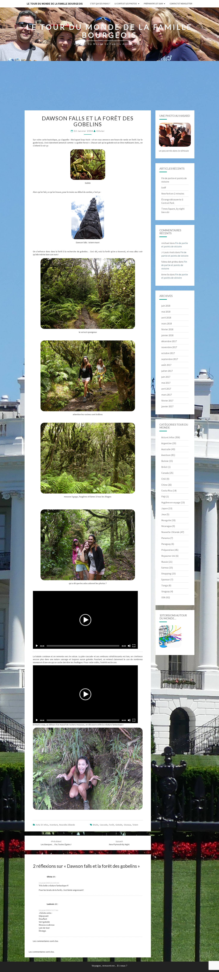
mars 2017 (166, 394)
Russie (164, 561)
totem (135, 824)
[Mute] (129, 645)
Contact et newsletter (181, 3)
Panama (165, 537)
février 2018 (167, 329)
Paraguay (166, 543)
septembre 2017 (169, 359)
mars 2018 (166, 323)
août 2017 (166, 364)
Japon (164, 508)
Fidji (163, 496)
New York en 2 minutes (172, 193)
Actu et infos (42, 824)
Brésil (164, 466)
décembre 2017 (169, 341)
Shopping (166, 573)
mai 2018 (165, 311)
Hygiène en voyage (170, 502)
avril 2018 (166, 317)
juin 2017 (165, 376)
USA (163, 597)
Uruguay (165, 591)
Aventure (54, 824)
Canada (165, 472)
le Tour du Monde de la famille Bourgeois (55, 3)
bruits (95, 824)
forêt (111, 824)
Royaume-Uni (168, 555)
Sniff (163, 187)
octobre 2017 (168, 353)
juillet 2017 (167, 370)
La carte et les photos (126, 3)
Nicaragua (166, 526)
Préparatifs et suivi (153, 3)
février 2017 (167, 400)
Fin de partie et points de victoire (174, 265)
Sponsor (165, 579)
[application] (85, 620)
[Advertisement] (109, 88)
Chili (163, 478)
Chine (164, 484)
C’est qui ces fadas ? (100, 3)
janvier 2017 (167, 406)
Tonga (164, 585)
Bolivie (164, 460)
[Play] (36, 645)
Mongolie (166, 520)
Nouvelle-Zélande (67, 824)
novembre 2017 (169, 347)
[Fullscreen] (133, 645)
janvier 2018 (167, 335)
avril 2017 (166, 388)
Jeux (163, 514)
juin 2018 (165, 305)
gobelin (118, 824)
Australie (166, 449)
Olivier (100, 131)
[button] (85, 620)
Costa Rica (166, 490)
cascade (104, 824)
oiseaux (127, 824)
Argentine (166, 443)
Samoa (164, 567)
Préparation (167, 549)
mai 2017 (165, 382)
